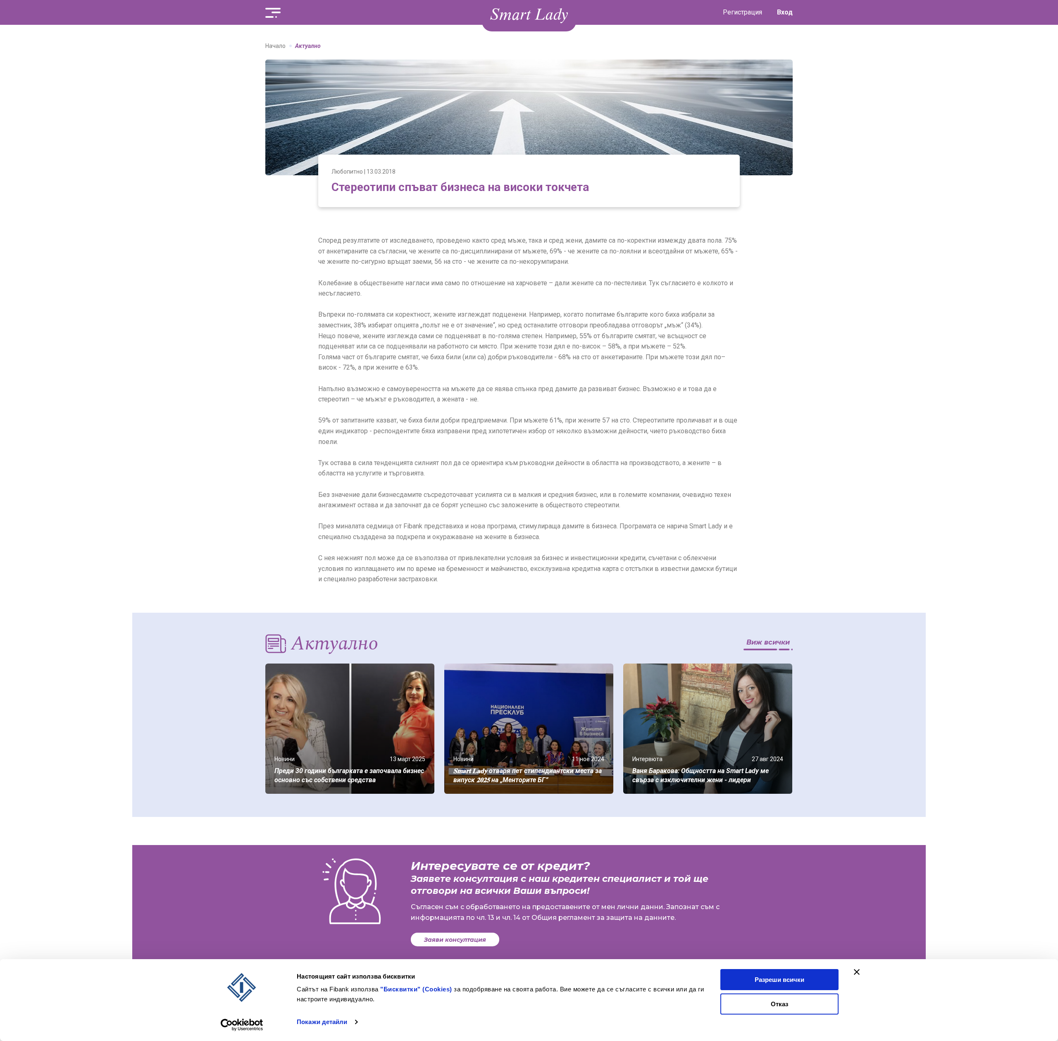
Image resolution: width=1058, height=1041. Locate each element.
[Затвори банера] (857, 972)
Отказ (779, 1004)
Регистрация (742, 12)
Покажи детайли (322, 1021)
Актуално (308, 46)
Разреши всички (779, 979)
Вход (785, 12)
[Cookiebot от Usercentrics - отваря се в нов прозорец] (242, 1025)
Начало (275, 46)
